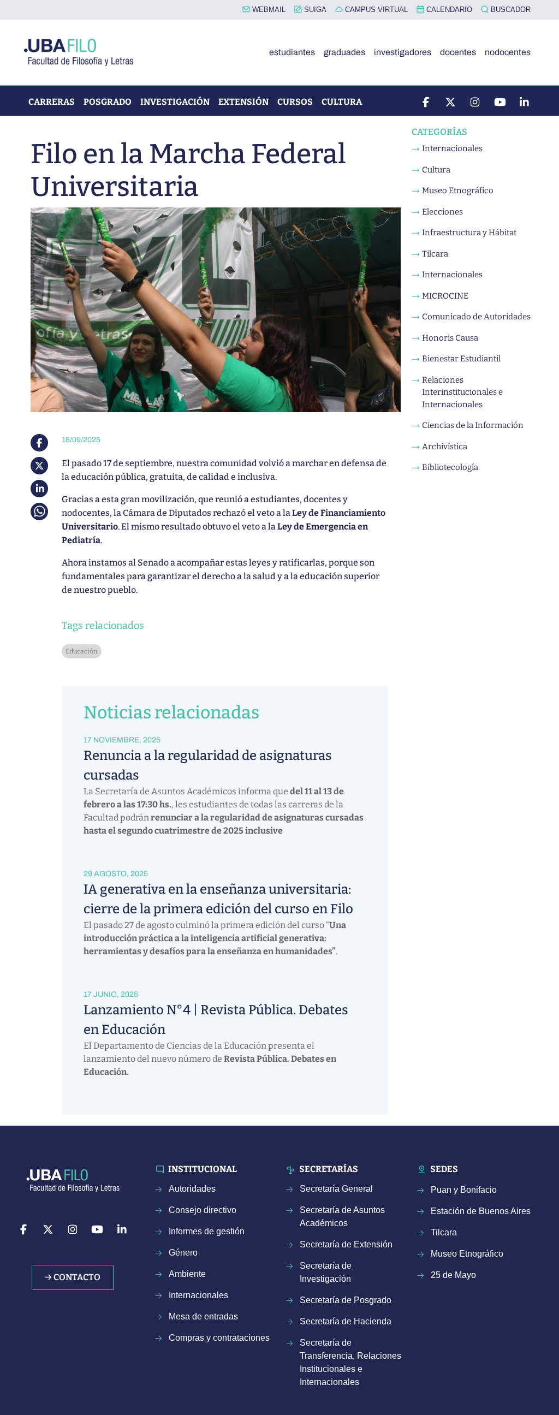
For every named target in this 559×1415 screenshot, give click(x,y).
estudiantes (292, 52)
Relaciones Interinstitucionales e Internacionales (462, 392)
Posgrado (108, 102)
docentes (458, 52)
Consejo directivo (202, 1210)
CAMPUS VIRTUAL (375, 9)
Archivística (444, 446)
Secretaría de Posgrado (345, 1300)
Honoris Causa (450, 338)
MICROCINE (445, 296)
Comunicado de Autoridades (476, 317)
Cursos (295, 102)
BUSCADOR (510, 9)
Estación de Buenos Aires (481, 1211)
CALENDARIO (448, 9)
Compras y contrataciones (219, 1337)
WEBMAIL (268, 9)
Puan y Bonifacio (464, 1189)
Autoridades (192, 1188)
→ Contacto (72, 1277)
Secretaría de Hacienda (345, 1321)
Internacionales (452, 148)
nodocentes (508, 52)
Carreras (51, 102)
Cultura (342, 102)
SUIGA (314, 9)
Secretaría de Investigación (326, 1272)
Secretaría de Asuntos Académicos (342, 1216)
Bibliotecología (450, 467)
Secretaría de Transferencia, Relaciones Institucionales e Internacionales (350, 1362)
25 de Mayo (453, 1275)
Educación (82, 651)
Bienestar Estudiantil (461, 359)
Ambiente (187, 1274)
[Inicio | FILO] (83, 52)
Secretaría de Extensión (346, 1244)
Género (183, 1252)
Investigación (175, 102)
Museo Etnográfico (457, 190)
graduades (344, 52)
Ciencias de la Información (473, 425)
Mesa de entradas (203, 1316)
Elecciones (442, 212)
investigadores (402, 52)
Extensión (243, 102)
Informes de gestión (207, 1231)
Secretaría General (336, 1188)
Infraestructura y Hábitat (469, 232)
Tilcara (435, 254)
